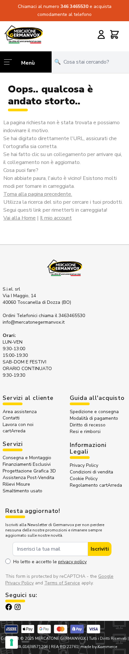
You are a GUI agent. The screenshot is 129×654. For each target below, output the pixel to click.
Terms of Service (62, 583)
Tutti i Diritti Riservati (108, 638)
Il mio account (56, 218)
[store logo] (23, 34)
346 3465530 (75, 6)
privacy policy (72, 562)
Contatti (11, 418)
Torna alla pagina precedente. (37, 194)
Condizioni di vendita (91, 472)
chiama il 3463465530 (62, 315)
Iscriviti (100, 549)
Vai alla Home (19, 218)
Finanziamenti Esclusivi (27, 464)
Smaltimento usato (22, 491)
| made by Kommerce (97, 646)
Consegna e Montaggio (27, 458)
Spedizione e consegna (94, 412)
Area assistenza (20, 412)
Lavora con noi (18, 424)
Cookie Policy (84, 478)
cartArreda (14, 431)
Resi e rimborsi (85, 431)
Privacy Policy (84, 465)
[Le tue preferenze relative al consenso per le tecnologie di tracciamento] (11, 642)
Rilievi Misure (16, 484)
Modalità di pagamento (94, 418)
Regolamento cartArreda (96, 485)
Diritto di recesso (88, 425)
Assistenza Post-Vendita (28, 477)
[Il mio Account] (101, 34)
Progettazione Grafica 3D (29, 471)
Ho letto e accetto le (50, 562)
